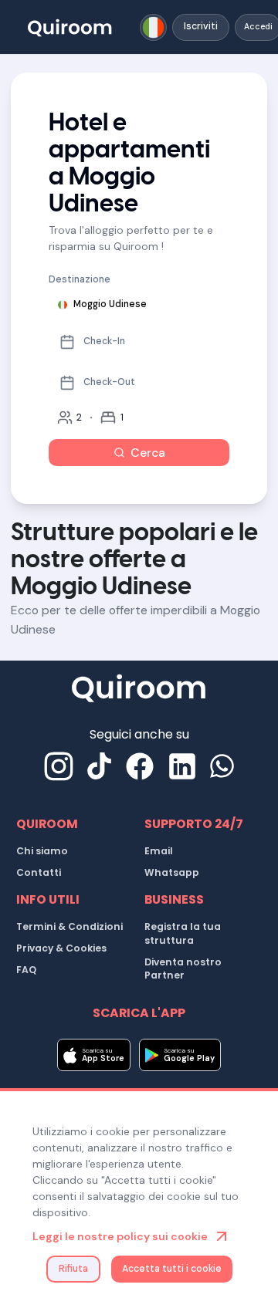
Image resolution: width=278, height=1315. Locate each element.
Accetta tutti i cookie (172, 1269)
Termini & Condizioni (69, 926)
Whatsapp (171, 872)
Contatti (38, 872)
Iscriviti (201, 26)
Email (158, 850)
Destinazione (79, 279)
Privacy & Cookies (61, 948)
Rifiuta (73, 1269)
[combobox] (153, 27)
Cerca (148, 453)
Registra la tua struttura (182, 933)
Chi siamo (42, 850)
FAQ (26, 969)
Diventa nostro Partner (183, 968)
